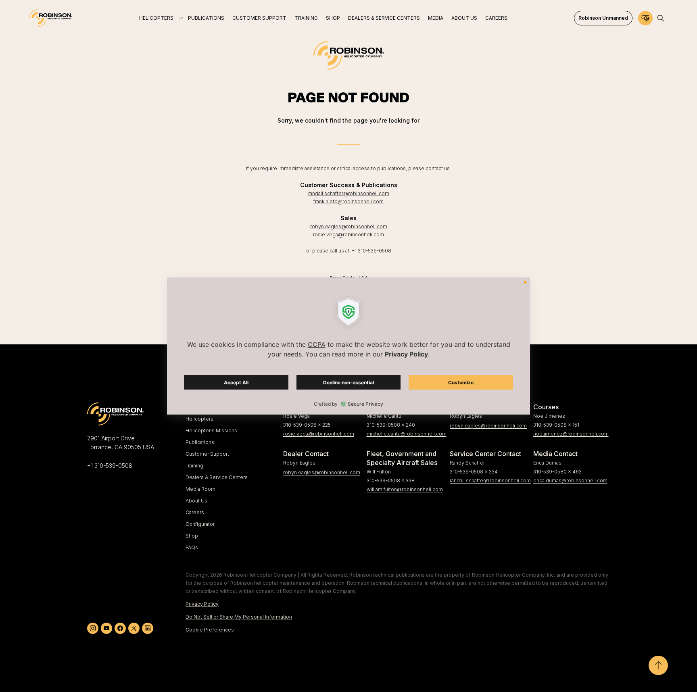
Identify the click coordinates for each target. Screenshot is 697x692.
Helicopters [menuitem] (156, 18)
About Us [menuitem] (464, 18)
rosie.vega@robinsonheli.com (348, 234)
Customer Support (207, 454)
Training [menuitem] (306, 18)
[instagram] (92, 628)
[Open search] (660, 18)
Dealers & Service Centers (217, 477)
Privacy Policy (202, 604)
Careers (195, 512)
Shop (192, 536)
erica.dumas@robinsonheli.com (570, 480)
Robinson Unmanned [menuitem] (603, 18)
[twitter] (134, 628)
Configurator (200, 524)
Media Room (200, 489)
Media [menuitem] (435, 18)
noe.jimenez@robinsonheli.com (571, 434)
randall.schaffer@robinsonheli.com (348, 193)
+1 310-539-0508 (371, 251)
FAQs (192, 547)
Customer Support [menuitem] (259, 18)
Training (194, 466)
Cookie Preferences (210, 630)
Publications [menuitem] (206, 18)
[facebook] (120, 628)
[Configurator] (645, 18)
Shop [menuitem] (333, 18)
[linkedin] (147, 628)
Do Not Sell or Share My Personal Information (239, 617)
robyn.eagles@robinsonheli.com (348, 226)
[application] (348, 346)
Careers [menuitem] (496, 18)
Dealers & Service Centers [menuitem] (384, 18)
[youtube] (106, 628)
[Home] (50, 18)
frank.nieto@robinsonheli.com (348, 201)
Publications (200, 442)
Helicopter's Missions (211, 430)
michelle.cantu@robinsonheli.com (405, 434)
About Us (196, 501)
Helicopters (199, 419)
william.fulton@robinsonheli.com (405, 489)
